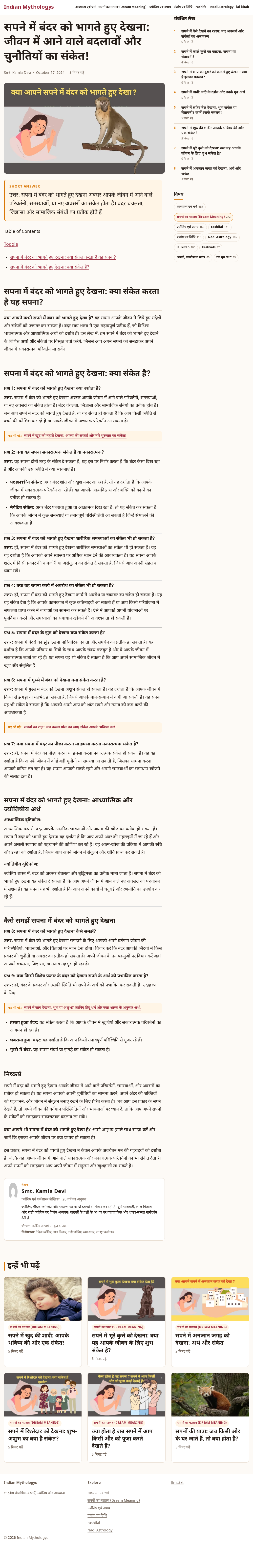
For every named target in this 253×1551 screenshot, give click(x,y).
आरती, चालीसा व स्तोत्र (193, 258)
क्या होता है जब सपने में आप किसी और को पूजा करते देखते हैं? (122, 1439)
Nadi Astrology (221, 7)
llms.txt (177, 1483)
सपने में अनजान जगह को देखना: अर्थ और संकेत (202, 1340)
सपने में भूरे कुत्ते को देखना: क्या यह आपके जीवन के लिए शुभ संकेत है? (125, 1343)
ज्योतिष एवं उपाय (160, 7)
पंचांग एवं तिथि (183, 7)
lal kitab (242, 7)
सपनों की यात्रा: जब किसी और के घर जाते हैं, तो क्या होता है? (207, 1435)
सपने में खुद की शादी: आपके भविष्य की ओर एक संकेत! (38, 1340)
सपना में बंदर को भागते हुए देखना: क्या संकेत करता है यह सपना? (63, 257)
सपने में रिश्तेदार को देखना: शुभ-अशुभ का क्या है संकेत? (42, 1435)
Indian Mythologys (29, 7)
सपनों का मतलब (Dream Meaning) (122, 7)
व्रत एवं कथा (226, 258)
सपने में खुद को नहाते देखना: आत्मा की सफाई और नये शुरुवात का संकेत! (75, 436)
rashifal (201, 7)
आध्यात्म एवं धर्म (85, 7)
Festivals (211, 247)
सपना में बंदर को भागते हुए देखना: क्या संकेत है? (49, 267)
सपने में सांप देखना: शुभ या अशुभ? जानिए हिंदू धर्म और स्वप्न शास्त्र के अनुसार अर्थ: (82, 1008)
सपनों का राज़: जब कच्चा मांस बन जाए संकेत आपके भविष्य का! (69, 727)
